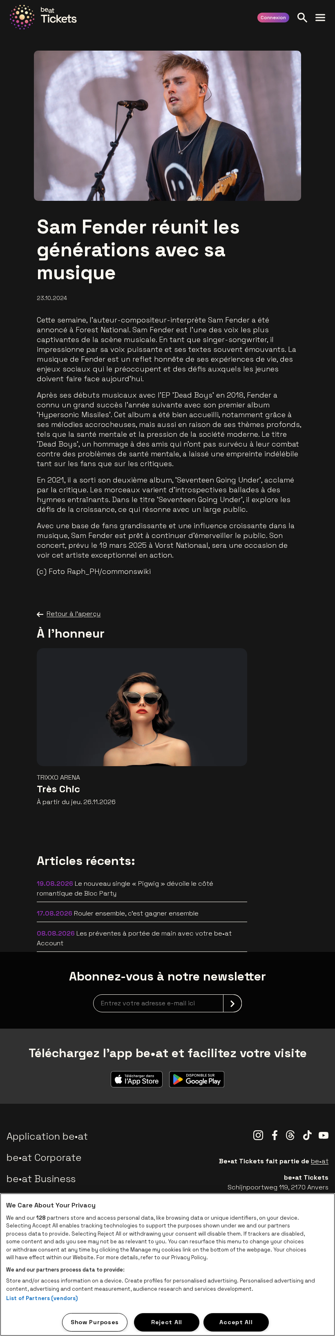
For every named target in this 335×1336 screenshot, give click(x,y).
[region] (167, 1264)
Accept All (235, 1322)
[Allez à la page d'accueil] (43, 17)
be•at (319, 1161)
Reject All (166, 1322)
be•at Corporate (44, 1157)
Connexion (273, 17)
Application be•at (47, 1136)
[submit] (232, 1003)
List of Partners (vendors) (42, 1298)
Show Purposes (95, 1322)
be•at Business (41, 1178)
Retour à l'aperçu (73, 613)
